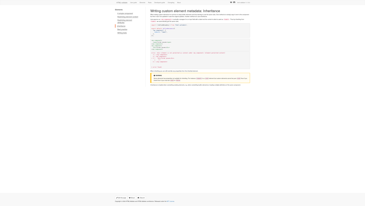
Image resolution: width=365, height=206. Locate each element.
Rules (150, 2)
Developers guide (159, 2)
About (179, 2)
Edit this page (122, 198)
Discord (142, 198)
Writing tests (122, 32)
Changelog (171, 2)
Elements (142, 2)
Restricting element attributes (124, 21)
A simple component (125, 13)
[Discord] (234, 2)
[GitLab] (231, 2)
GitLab (133, 198)
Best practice (122, 29)
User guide (133, 2)
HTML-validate (121, 2)
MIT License (170, 201)
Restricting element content (127, 16)
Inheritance (121, 26)
